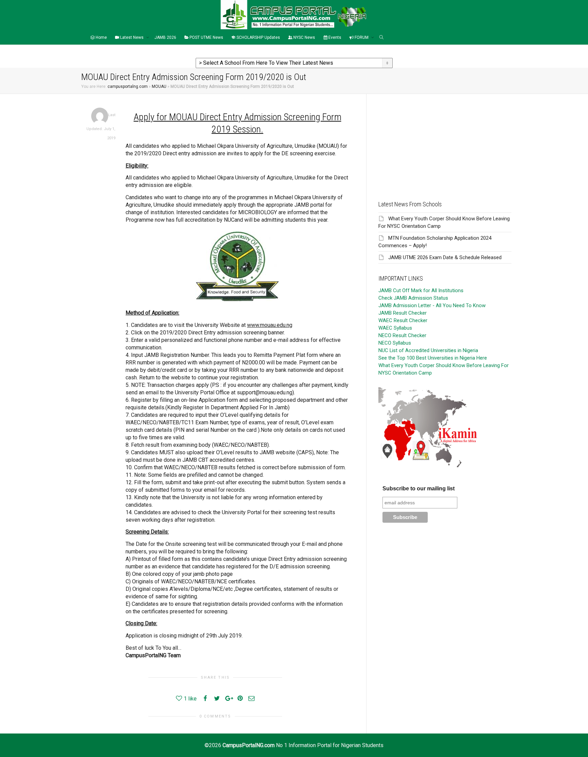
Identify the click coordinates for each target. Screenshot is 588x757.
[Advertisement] (444, 141)
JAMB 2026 (165, 37)
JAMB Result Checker (402, 313)
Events (334, 37)
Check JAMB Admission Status (413, 298)
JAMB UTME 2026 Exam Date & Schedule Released (445, 257)
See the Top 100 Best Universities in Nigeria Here (432, 358)
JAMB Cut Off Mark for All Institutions (420, 290)
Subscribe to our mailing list (418, 488)
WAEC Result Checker (402, 320)
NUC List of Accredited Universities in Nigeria (428, 350)
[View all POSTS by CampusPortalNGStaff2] (99, 116)
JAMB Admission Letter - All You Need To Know (432, 305)
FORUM (362, 37)
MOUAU (159, 86)
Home (101, 37)
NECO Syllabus (394, 343)
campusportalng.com (128, 86)
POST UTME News (206, 37)
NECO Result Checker (402, 335)
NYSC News (303, 37)
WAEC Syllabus (395, 328)
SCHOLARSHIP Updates (257, 37)
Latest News (132, 37)
